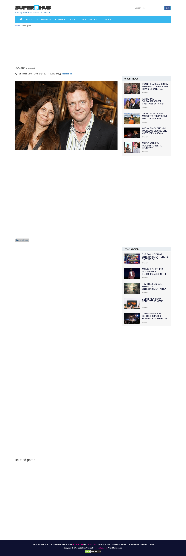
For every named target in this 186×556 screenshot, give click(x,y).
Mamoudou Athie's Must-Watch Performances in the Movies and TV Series (154, 273)
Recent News (131, 78)
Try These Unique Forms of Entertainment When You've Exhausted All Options (154, 289)
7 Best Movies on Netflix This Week (152, 300)
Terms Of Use (77, 544)
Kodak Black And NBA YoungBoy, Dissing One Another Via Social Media (154, 132)
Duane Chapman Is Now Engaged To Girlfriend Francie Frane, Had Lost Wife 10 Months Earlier (155, 89)
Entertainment (43, 19)
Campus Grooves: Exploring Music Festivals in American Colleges (154, 317)
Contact (107, 19)
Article (74, 19)
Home (17, 26)
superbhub (67, 74)
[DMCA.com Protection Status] (93, 551)
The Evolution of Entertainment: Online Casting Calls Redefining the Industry (155, 259)
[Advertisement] (92, 47)
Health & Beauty (90, 19)
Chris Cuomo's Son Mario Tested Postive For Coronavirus (154, 116)
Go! (167, 8)
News (29, 19)
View (146, 93)
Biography (60, 19)
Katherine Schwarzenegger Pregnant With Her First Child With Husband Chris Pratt (154, 104)
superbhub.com (101, 548)
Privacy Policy (92, 544)
